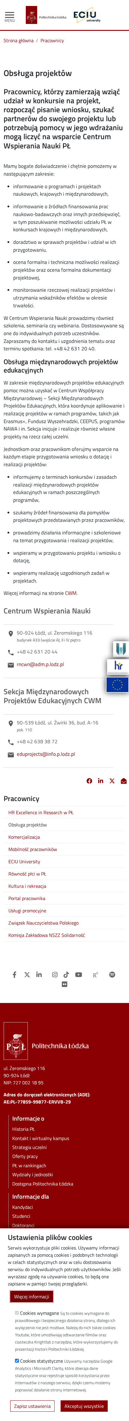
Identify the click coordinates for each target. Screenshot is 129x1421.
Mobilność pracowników (32, 849)
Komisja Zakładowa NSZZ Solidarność (46, 935)
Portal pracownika (26, 898)
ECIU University (24, 861)
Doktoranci (23, 1225)
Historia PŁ (23, 1129)
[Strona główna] (48, 15)
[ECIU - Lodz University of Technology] (85, 15)
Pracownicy (52, 40)
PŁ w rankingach (29, 1165)
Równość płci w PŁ (27, 873)
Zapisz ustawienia (32, 1406)
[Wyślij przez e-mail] (123, 781)
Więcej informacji (31, 1296)
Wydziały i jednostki (32, 1174)
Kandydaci (22, 1207)
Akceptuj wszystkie (84, 1406)
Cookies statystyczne (41, 1360)
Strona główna (19, 40)
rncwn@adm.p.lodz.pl (40, 664)
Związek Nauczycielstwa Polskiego (43, 922)
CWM (70, 593)
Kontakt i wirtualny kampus (40, 1138)
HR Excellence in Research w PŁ (41, 812)
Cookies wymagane (39, 1313)
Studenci (21, 1216)
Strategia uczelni (29, 1147)
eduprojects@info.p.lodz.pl (46, 754)
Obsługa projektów (27, 824)
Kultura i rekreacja (27, 886)
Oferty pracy (25, 1156)
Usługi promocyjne (27, 910)
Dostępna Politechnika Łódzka (42, 1183)
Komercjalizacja (24, 837)
